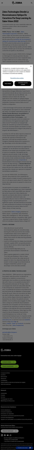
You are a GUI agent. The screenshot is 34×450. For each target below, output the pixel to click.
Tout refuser (8, 83)
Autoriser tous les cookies (23, 83)
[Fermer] (31, 66)
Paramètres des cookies (17, 78)
